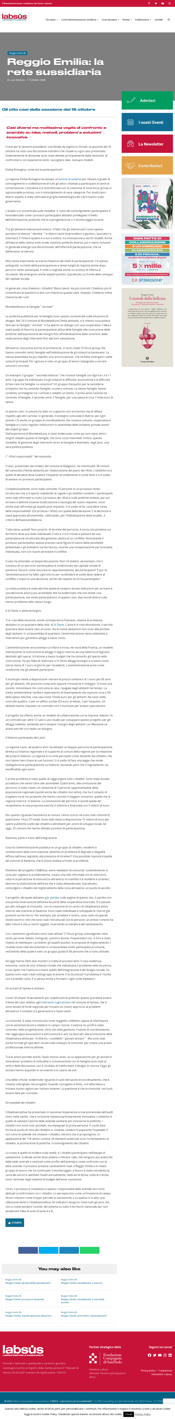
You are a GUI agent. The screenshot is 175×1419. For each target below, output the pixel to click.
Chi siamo (51, 19)
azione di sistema (70, 179)
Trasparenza (165, 1370)
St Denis (59, 625)
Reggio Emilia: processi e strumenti (24, 1299)
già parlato (52, 897)
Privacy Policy (143, 1414)
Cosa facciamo (109, 19)
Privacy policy (148, 1370)
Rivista (126, 19)
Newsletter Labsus (161, 1374)
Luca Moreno (17, 80)
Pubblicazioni (142, 19)
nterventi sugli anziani (56, 1002)
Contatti (159, 19)
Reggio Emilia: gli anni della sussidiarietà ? (28, 1282)
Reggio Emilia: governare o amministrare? (84, 1315)
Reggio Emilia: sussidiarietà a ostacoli (81, 1282)
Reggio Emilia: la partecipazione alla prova (28, 1315)
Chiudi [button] (128, 1414)
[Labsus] (14, 17)
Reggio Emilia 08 (17, 53)
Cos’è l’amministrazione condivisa (78, 19)
